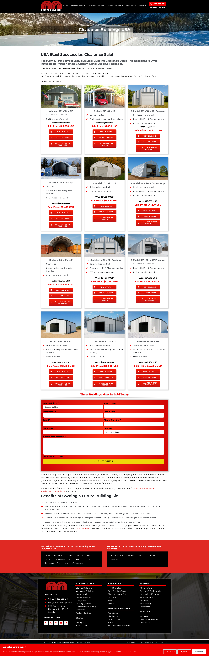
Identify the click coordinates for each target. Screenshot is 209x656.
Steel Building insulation (119, 626)
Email (46, 420)
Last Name (110, 412)
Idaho (88, 556)
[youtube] (61, 623)
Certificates (145, 607)
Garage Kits (81, 600)
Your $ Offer (111, 403)
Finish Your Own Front (118, 594)
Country (109, 428)
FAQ (110, 600)
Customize (169, 652)
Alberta (114, 556)
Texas (59, 563)
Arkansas (58, 556)
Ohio (70, 559)
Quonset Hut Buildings (86, 607)
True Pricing (145, 604)
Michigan (49, 559)
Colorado (79, 556)
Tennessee (50, 563)
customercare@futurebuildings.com (154, 642)
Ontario (152, 556)
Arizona (48, 556)
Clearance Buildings (149, 619)
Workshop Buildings (85, 591)
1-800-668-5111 (84, 528)
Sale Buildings (51, 403)
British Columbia (127, 556)
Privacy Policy (82, 622)
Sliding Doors (114, 619)
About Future (146, 588)
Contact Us (145, 622)
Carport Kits (81, 610)
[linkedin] (66, 623)
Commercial (81, 594)
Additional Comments (54, 437)
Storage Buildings (84, 588)
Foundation (113, 613)
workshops (59, 491)
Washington (77, 563)
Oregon (90, 559)
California (69, 556)
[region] (104, 650)
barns (50, 491)
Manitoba (142, 556)
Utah (67, 563)
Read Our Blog (114, 588)
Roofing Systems (83, 604)
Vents (110, 622)
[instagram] (56, 623)
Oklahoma (79, 559)
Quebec (114, 559)
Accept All (199, 652)
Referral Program (147, 597)
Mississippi (60, 559)
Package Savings (83, 613)
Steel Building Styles (117, 591)
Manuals (111, 604)
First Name (49, 412)
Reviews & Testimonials (150, 591)
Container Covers (83, 597)
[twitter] (51, 623)
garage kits (139, 488)
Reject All (184, 652)
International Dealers (149, 594)
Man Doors (113, 616)
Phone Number (112, 420)
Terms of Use (81, 626)
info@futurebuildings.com (60, 603)
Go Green (144, 600)
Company (48, 428)
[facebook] (46, 623)
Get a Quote (145, 616)
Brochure (112, 597)
